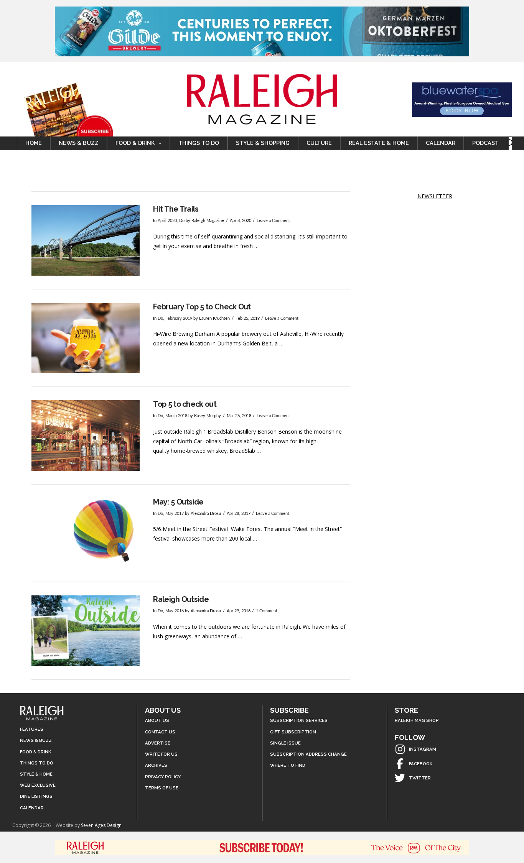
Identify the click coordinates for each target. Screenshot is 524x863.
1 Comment (266, 611)
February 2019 (178, 319)
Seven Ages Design (101, 825)
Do (182, 221)
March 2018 (176, 416)
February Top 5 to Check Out (201, 306)
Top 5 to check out (184, 404)
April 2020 (167, 221)
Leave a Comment (273, 221)
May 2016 (174, 611)
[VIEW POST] (85, 240)
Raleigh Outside (181, 599)
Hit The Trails (175, 209)
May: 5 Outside (178, 502)
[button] (510, 143)
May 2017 (174, 514)
